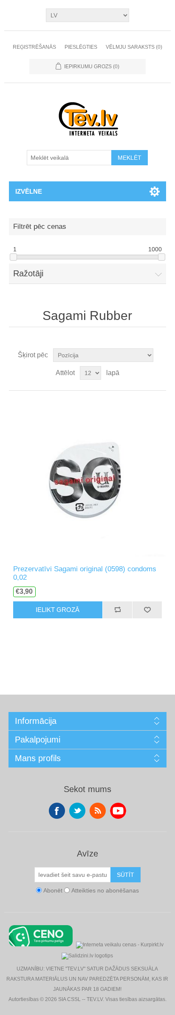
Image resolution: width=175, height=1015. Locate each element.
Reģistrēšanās (34, 47)
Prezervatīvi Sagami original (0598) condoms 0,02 (84, 573)
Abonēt (52, 890)
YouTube (118, 811)
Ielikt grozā (57, 609)
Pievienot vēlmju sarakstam (147, 609)
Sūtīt (125, 874)
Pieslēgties (81, 47)
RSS (98, 811)
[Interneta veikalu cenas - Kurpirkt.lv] (120, 944)
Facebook (57, 811)
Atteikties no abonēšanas (105, 890)
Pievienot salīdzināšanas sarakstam (117, 609)
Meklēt (129, 157)
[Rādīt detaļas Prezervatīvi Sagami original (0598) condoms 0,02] (88, 477)
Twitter (77, 811)
